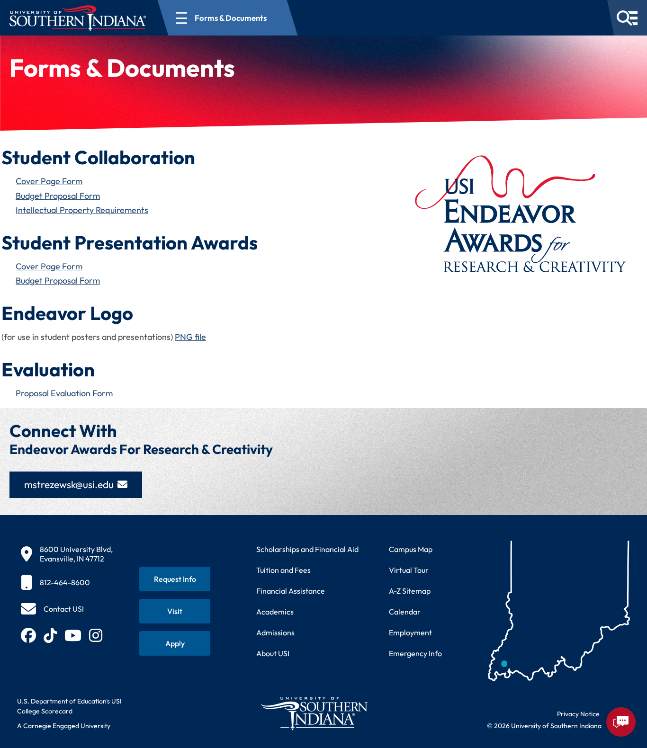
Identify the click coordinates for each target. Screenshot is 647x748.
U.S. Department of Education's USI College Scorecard (69, 706)
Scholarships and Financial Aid (307, 549)
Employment (410, 632)
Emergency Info (415, 653)
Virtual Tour (409, 570)
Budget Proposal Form (58, 195)
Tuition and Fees (283, 570)
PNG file (190, 336)
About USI (272, 653)
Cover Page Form (49, 181)
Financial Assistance (290, 591)
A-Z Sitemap (410, 591)
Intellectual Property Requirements (82, 210)
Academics (275, 611)
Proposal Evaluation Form (64, 393)
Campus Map (410, 549)
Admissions (275, 632)
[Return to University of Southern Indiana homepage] (314, 713)
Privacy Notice (578, 714)
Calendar (405, 611)
